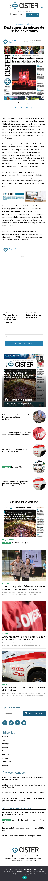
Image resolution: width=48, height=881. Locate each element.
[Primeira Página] (24, 380)
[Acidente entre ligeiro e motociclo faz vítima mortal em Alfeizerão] (39, 433)
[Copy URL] (26, 107)
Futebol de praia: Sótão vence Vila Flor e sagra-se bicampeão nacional (16, 417)
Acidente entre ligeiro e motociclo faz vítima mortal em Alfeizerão (16, 433)
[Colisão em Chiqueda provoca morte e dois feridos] (39, 450)
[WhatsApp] (32, 107)
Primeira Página (18, 399)
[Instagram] (11, 722)
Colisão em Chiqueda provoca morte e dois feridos (14, 450)
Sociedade (19, 24)
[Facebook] (16, 107)
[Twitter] (21, 107)
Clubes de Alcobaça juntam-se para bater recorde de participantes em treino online (23, 813)
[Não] (45, 873)
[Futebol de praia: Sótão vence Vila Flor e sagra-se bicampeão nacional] (39, 416)
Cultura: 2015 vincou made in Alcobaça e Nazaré (22, 836)
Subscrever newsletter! (36, 713)
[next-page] (41, 358)
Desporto (6, 583)
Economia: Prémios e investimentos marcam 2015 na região (23, 829)
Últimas (30, 24)
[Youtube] (23, 722)
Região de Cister (12, 41)
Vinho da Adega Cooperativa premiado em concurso (10, 318)
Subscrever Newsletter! (25, 343)
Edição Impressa (9, 539)
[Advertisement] (24, 282)
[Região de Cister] (23, 5)
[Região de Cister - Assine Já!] (24, 196)
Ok (25, 877)
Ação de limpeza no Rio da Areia (35, 316)
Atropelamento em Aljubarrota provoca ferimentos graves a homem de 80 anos (15, 483)
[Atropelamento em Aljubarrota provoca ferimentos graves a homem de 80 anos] (39, 483)
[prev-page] (37, 358)
